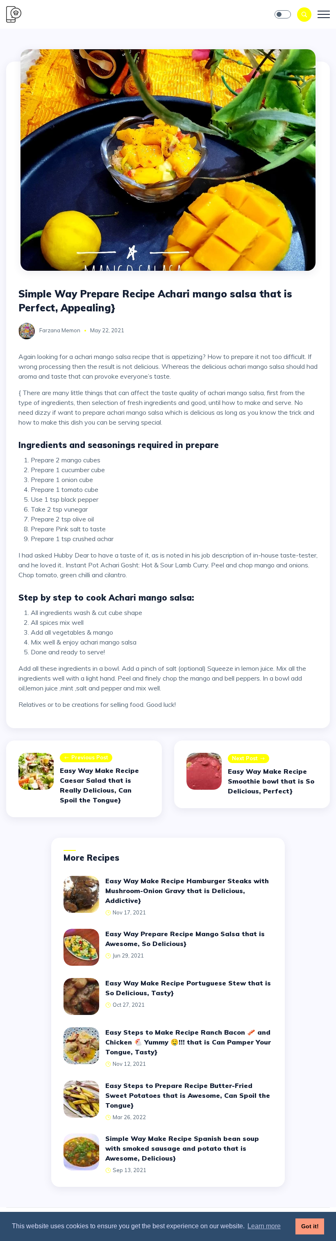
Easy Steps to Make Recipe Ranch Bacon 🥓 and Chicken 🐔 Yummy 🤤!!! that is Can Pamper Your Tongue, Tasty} (188, 1042)
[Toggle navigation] (324, 14)
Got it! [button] (310, 1226)
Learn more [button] (264, 1226)
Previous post (89, 757)
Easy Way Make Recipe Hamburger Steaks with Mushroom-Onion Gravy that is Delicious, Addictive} (187, 891)
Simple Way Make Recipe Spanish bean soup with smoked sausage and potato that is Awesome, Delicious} (182, 1148)
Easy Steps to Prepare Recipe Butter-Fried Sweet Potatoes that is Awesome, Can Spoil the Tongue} (187, 1095)
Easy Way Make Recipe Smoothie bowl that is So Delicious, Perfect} (271, 781)
